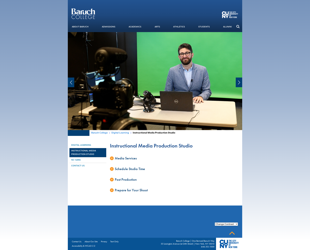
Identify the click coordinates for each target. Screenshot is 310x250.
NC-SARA (76, 160)
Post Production (126, 179)
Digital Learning (120, 132)
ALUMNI (227, 26)
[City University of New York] (230, 14)
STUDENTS (204, 26)
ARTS (157, 26)
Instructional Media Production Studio (83, 152)
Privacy (104, 241)
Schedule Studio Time (130, 169)
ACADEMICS (135, 26)
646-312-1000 (207, 246)
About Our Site (91, 241)
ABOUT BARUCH (80, 26)
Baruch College (99, 132)
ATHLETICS (179, 26)
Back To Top (232, 233)
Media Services (126, 158)
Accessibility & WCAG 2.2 (83, 245)
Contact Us (78, 165)
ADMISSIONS (108, 26)
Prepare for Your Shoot (131, 190)
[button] (238, 27)
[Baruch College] (83, 13)
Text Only (114, 241)
